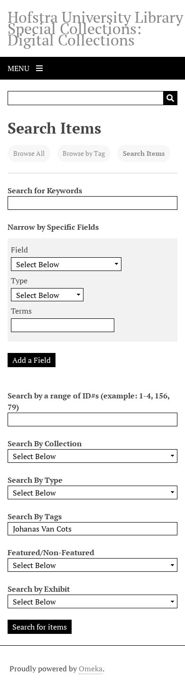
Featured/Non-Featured (51, 552)
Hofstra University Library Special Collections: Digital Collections (95, 28)
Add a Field (31, 360)
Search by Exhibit (39, 589)
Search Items (144, 153)
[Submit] (170, 98)
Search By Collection (45, 443)
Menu (19, 68)
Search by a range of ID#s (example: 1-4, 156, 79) (88, 401)
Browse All (29, 153)
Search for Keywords (45, 190)
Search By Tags (35, 516)
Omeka (90, 668)
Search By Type (35, 480)
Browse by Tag (84, 153)
